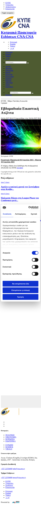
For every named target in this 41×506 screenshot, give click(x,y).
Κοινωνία (8, 74)
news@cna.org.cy (19, 477)
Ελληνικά (13, 42)
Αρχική (8, 66)
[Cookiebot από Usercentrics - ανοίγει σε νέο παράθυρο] (28, 207)
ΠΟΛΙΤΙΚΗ (9, 435)
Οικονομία (9, 70)
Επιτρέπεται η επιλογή (21, 290)
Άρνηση (20, 297)
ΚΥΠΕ (8, 3)
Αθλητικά (9, 83)
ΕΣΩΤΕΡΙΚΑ (10, 441)
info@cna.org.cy (19, 469)
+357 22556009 (6, 469)
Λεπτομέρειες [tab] (20, 214)
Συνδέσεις (9, 485)
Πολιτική (8, 68)
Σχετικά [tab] (34, 214)
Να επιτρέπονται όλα (20, 284)
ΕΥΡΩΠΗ (9, 445)
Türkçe (12, 46)
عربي (12, 48)
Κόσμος (8, 81)
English (12, 44)
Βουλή (7, 72)
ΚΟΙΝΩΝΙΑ (10, 439)
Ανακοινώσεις (10, 7)
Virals (7, 85)
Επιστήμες (9, 87)
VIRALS (8, 449)
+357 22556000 (6, 477)
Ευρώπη (8, 79)
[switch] (35, 260)
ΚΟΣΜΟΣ (9, 447)
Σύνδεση (20, 168)
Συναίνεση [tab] (7, 214)
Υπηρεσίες (9, 5)
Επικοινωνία (9, 9)
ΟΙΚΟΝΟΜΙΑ (10, 437)
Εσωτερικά (9, 76)
